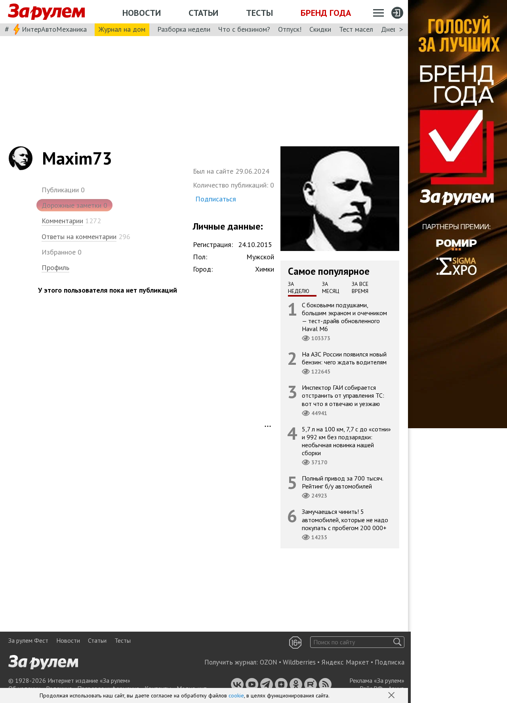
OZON (268, 662)
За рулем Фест (28, 640)
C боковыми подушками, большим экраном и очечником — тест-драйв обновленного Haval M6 (344, 317)
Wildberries (299, 662)
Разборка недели (183, 29)
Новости (141, 12)
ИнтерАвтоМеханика (54, 29)
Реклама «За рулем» (376, 680)
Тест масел (356, 29)
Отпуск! (289, 29)
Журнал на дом (122, 29)
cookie (236, 695)
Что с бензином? (244, 29)
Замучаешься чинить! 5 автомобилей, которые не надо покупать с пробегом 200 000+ (345, 519)
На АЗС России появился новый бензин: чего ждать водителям (344, 358)
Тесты (259, 12)
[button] (392, 696)
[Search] (397, 642)
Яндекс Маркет (345, 662)
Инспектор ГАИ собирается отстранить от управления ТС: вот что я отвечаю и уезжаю (343, 395)
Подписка (389, 662)
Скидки (320, 29)
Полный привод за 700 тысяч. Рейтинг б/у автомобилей (342, 482)
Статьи (203, 12)
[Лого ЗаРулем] (46, 12)
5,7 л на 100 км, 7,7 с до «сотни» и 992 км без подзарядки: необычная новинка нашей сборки (346, 441)
